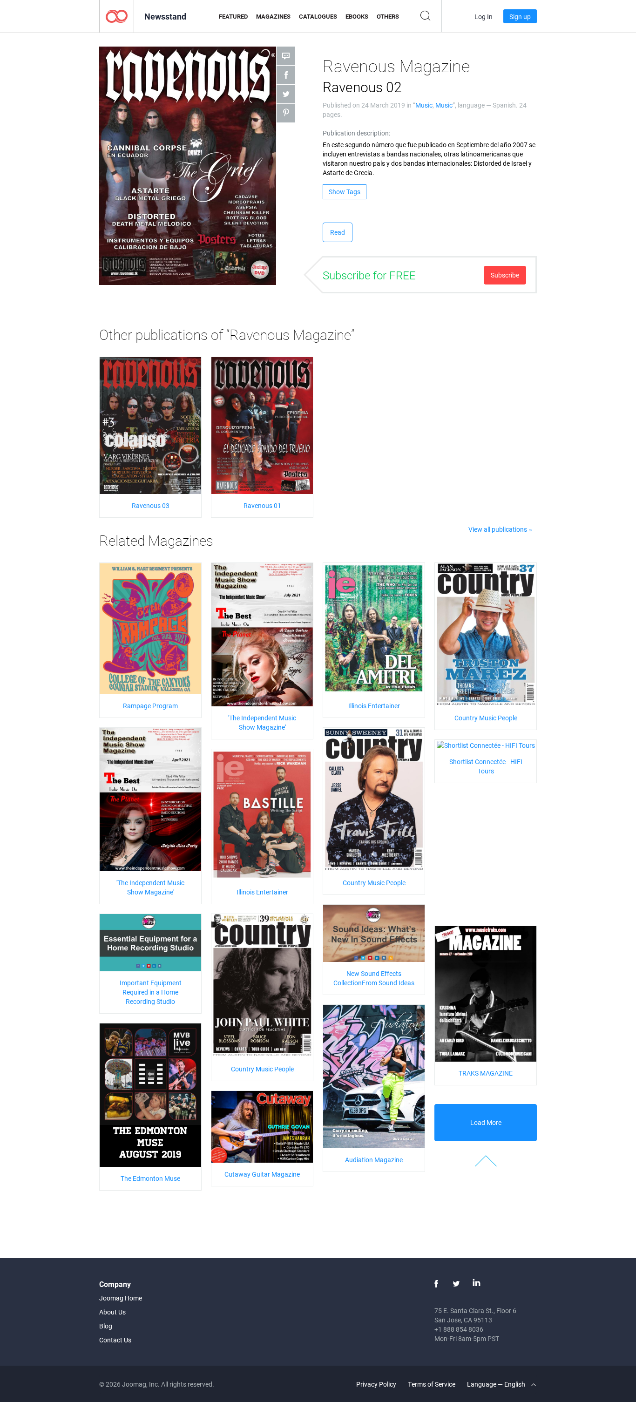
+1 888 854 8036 (458, 1329)
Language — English (497, 1384)
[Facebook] (436, 1283)
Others (388, 16)
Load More (485, 1122)
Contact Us (115, 1339)
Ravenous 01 (262, 505)
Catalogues (318, 16)
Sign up (520, 16)
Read (337, 232)
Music (424, 105)
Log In (483, 16)
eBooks (356, 16)
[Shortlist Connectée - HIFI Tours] (486, 744)
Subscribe (505, 275)
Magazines (273, 16)
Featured (233, 16)
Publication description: (356, 133)
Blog (105, 1325)
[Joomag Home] (117, 15)
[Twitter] (456, 1283)
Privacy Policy (376, 1384)
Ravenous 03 (150, 505)
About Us (112, 1311)
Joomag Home (120, 1298)
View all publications (497, 529)
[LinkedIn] (476, 1283)
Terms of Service (431, 1384)
